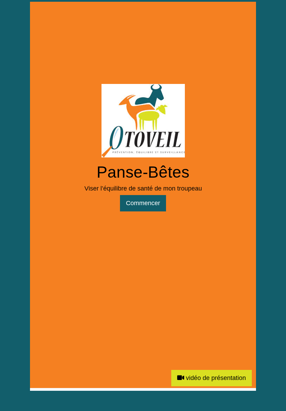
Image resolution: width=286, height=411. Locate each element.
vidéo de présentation (215, 377)
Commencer (143, 203)
